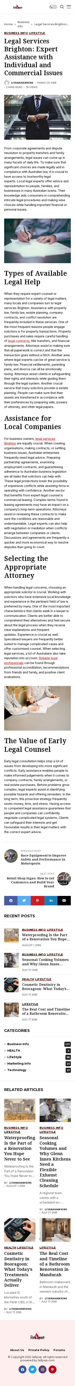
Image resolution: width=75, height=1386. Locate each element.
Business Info (38, 1044)
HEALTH (38, 1050)
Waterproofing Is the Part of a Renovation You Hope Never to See (44, 939)
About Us (17, 1350)
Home (8, 24)
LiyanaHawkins (22, 83)
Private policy (38, 1350)
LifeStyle (38, 1057)
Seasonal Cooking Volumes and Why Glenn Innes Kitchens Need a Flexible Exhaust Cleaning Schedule (46, 966)
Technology (38, 1070)
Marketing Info (38, 1063)
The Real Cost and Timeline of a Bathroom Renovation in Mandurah (46, 1014)
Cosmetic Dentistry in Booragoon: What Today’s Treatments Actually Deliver (44, 991)
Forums (59, 1350)
